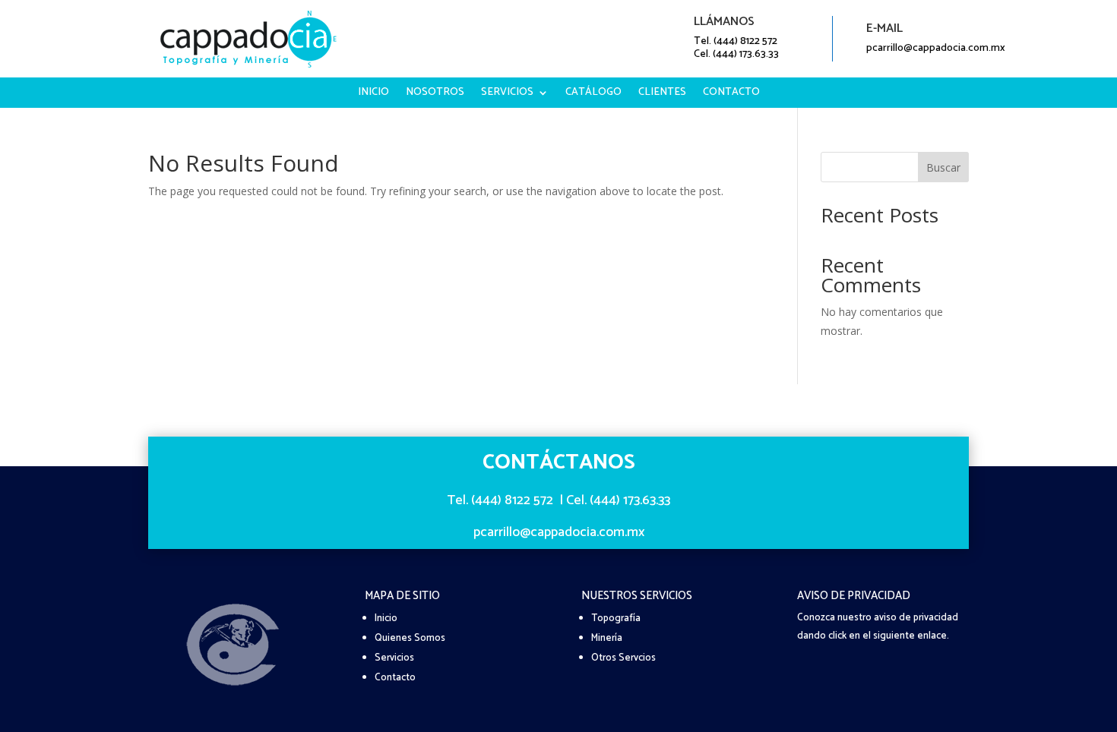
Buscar (943, 167)
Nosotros (435, 94)
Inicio (373, 94)
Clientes (662, 94)
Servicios (507, 94)
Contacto (731, 94)
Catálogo (593, 94)
